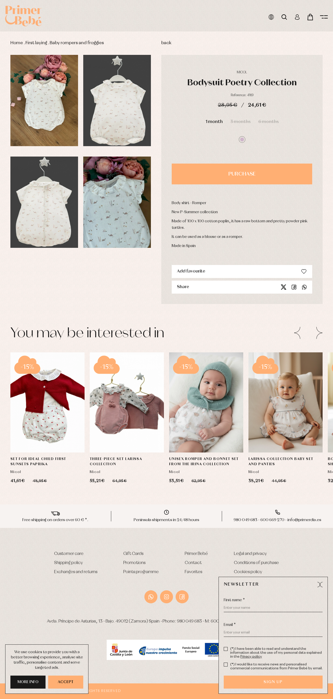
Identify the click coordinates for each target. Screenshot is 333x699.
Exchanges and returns (75, 572)
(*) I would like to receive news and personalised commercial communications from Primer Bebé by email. (276, 666)
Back (166, 43)
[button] (242, 139)
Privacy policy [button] (251, 656)
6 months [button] (268, 122)
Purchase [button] (241, 174)
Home (16, 43)
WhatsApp (150, 596)
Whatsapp (304, 287)
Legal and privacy (250, 554)
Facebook (294, 287)
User (297, 17)
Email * (230, 625)
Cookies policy (248, 572)
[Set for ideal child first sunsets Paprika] (47, 402)
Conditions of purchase (256, 563)
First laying (36, 43)
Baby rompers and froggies (77, 43)
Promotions (134, 563)
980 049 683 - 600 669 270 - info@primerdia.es (277, 520)
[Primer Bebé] (23, 15)
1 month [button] (214, 122)
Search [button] (284, 17)
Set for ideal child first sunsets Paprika (38, 461)
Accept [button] (66, 682)
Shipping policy (68, 563)
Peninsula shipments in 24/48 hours (166, 520)
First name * (234, 600)
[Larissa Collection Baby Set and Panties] (285, 402)
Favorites (193, 572)
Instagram (166, 596)
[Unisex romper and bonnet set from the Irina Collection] (206, 402)
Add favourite (191, 271)
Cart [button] (310, 17)
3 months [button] (240, 122)
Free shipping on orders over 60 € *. (55, 520)
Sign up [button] (273, 682)
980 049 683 (189, 621)
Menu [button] (324, 17)
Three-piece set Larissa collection (116, 461)
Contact (193, 563)
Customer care (69, 554)
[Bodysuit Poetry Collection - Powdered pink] (44, 100)
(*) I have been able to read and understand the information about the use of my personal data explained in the (276, 652)
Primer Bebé (196, 554)
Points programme (141, 572)
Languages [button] (271, 17)
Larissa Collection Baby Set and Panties (280, 461)
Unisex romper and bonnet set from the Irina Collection (204, 461)
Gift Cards (133, 554)
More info (28, 682)
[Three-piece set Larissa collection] (127, 402)
